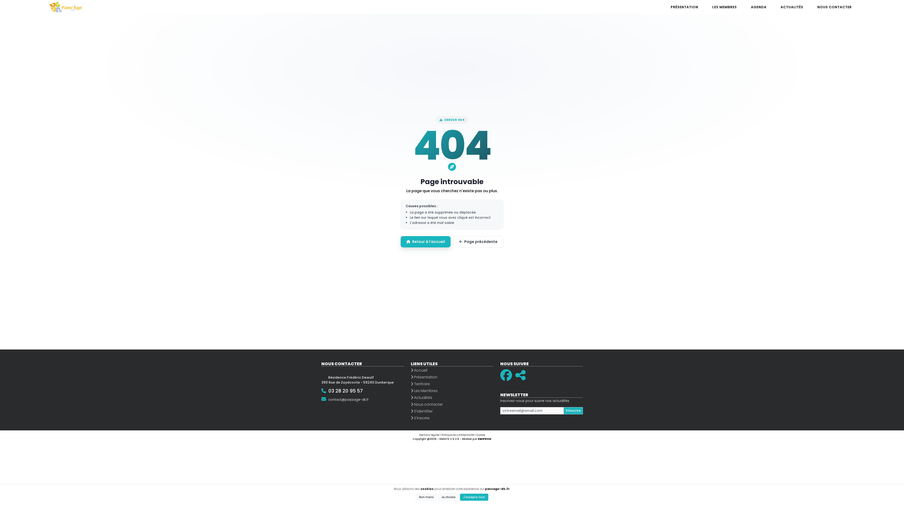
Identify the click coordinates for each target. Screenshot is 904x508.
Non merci (426, 497)
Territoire (421, 384)
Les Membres (425, 390)
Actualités (422, 397)
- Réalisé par (475, 439)
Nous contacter (428, 404)
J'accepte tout (474, 497)
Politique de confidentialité (457, 435)
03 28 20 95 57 (345, 391)
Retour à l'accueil (428, 241)
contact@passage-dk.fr (348, 399)
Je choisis (448, 497)
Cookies (480, 435)
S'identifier (423, 411)
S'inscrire (421, 418)
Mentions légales (429, 435)
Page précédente (480, 241)
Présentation (425, 377)
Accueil (420, 370)
